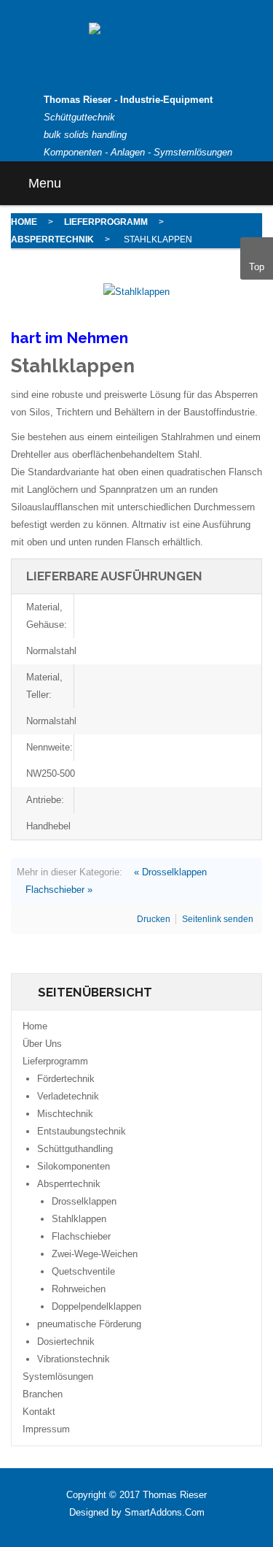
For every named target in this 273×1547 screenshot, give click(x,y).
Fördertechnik (66, 1078)
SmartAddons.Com (164, 1512)
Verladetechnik (68, 1096)
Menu (43, 183)
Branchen (43, 1394)
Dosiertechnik (66, 1341)
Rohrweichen (79, 1288)
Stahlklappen (79, 1218)
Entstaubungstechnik (81, 1131)
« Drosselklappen (170, 872)
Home (24, 222)
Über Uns (42, 1043)
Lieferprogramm (106, 222)
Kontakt (39, 1411)
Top (256, 266)
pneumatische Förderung (89, 1323)
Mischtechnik (65, 1113)
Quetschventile (83, 1271)
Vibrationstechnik (73, 1359)
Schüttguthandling (75, 1148)
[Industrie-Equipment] (137, 31)
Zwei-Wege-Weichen (95, 1253)
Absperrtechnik (52, 239)
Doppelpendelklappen (96, 1306)
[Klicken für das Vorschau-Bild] (136, 291)
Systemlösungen (58, 1376)
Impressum (46, 1429)
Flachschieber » (58, 889)
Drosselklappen (84, 1201)
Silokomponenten (73, 1166)
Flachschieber (81, 1236)
